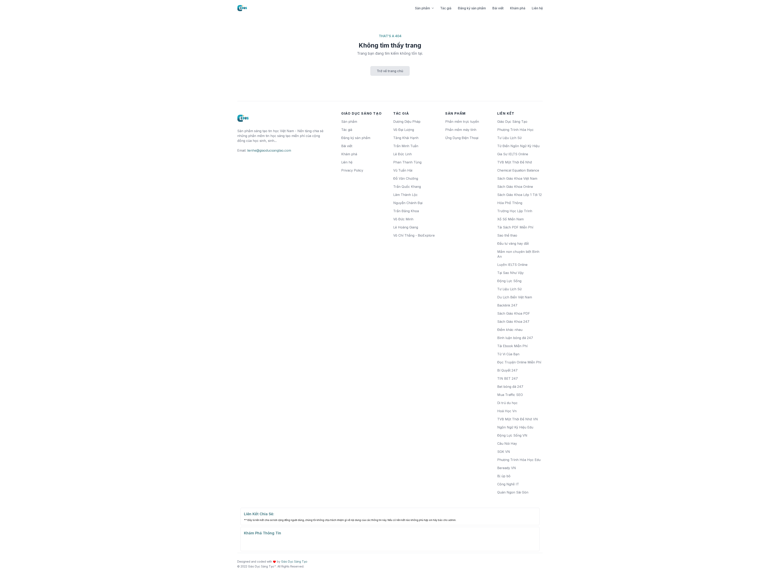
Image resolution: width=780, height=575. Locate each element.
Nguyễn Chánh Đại (407, 203)
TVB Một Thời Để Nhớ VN (517, 419)
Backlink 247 (507, 305)
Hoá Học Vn (507, 411)
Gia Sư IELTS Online (512, 154)
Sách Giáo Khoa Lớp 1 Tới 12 (519, 195)
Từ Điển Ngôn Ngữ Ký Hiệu (518, 146)
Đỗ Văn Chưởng (405, 178)
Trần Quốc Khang (407, 187)
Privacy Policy (352, 170)
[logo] (243, 116)
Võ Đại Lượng (403, 130)
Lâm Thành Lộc (405, 195)
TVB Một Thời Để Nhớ (514, 162)
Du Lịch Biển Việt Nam (514, 297)
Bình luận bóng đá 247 (515, 338)
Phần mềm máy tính (460, 130)
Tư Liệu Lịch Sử (509, 138)
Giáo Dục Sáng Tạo (512, 122)
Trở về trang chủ (390, 71)
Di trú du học (507, 403)
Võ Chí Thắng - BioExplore (414, 235)
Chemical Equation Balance (518, 170)
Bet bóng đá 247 (510, 387)
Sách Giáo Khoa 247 (513, 322)
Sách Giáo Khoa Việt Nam (517, 178)
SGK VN (503, 452)
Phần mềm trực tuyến (462, 122)
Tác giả (445, 8)
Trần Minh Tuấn (405, 146)
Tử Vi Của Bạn (508, 354)
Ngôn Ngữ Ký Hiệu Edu (515, 427)
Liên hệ (537, 8)
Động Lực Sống (509, 281)
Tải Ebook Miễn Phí (512, 346)
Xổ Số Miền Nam (510, 219)
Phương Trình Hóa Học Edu (519, 460)
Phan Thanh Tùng (407, 162)
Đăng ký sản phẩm (472, 8)
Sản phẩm (422, 8)
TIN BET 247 (507, 378)
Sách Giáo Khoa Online (515, 187)
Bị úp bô (503, 476)
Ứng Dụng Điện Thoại (461, 138)
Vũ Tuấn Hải (402, 170)
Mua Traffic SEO (510, 395)
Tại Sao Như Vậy (510, 273)
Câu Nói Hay (507, 443)
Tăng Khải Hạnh (405, 138)
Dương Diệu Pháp (406, 122)
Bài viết (498, 8)
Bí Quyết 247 (507, 370)
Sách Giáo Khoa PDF (513, 313)
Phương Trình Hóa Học (515, 130)
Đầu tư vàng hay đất (513, 243)
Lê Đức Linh (402, 154)
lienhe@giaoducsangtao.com (269, 150)
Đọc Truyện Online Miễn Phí (519, 362)
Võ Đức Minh (403, 219)
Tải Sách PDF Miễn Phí (515, 227)
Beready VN (506, 468)
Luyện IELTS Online (512, 265)
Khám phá (517, 8)
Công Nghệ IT (508, 484)
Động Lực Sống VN (512, 435)
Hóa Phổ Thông (509, 203)
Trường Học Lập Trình (514, 211)
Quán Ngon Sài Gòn (512, 492)
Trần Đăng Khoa (406, 211)
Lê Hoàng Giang (405, 227)
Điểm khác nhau (509, 330)
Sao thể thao (507, 235)
